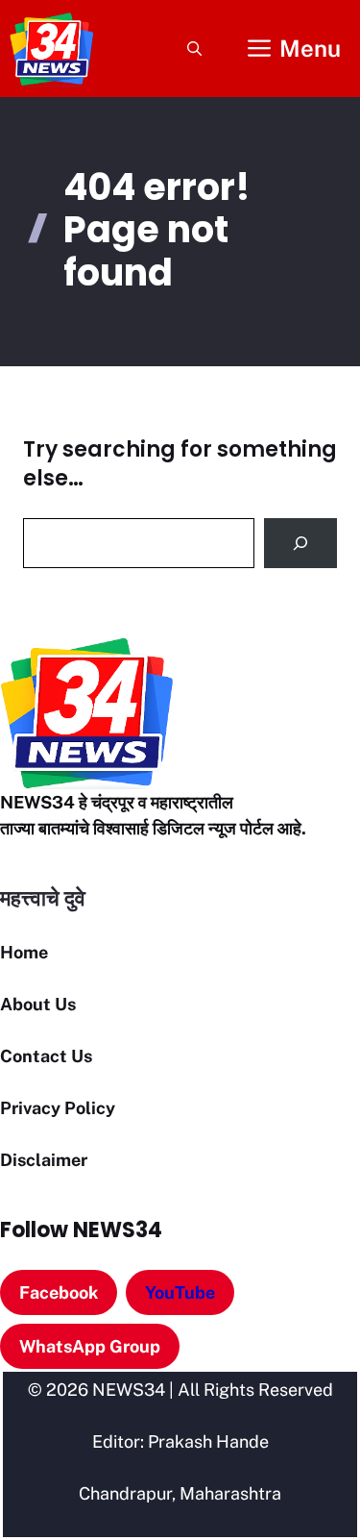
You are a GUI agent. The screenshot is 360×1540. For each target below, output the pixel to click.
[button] (194, 48)
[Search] (300, 543)
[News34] (52, 48)
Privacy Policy (57, 1108)
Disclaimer (43, 1160)
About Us (38, 1004)
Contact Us (46, 1056)
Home (24, 952)
